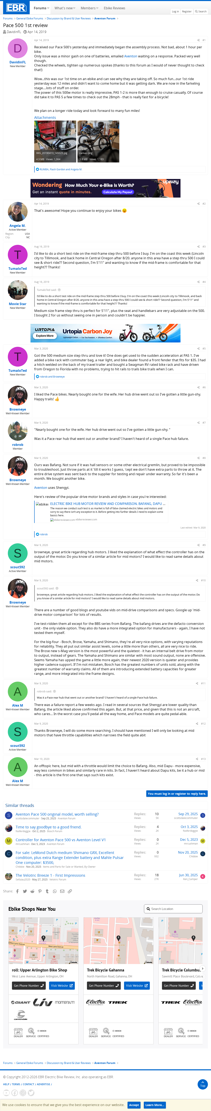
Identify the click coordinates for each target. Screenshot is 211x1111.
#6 (204, 387)
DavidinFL (14, 32)
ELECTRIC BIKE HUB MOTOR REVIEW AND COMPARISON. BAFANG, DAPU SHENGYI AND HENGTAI (124, 503)
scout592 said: (45, 588)
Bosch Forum (54, 831)
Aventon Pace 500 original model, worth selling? (57, 814)
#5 (204, 348)
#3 (204, 246)
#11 (203, 683)
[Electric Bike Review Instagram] (23, 1093)
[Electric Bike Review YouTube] (6, 1093)
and (52, 376)
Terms (16, 1084)
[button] (48, 8)
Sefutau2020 (23, 879)
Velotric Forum (57, 879)
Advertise (43, 1084)
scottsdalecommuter (27, 818)
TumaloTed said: (46, 290)
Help (6, 1084)
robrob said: (44, 691)
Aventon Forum (66, 818)
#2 (204, 203)
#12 (203, 723)
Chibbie (20, 866)
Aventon (130, 56)
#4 (204, 282)
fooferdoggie (23, 831)
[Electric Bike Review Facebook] (14, 1093)
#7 (204, 422)
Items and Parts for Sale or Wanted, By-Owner (69, 866)
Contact (28, 1084)
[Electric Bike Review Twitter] (31, 1093)
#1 (204, 40)
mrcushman (22, 844)
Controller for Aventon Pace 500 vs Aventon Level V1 (61, 839)
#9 (204, 545)
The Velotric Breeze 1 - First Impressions (50, 875)
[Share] (198, 40)
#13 (203, 759)
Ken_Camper (190, 879)
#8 (204, 458)
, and (61, 169)
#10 (203, 580)
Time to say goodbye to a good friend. (49, 826)
